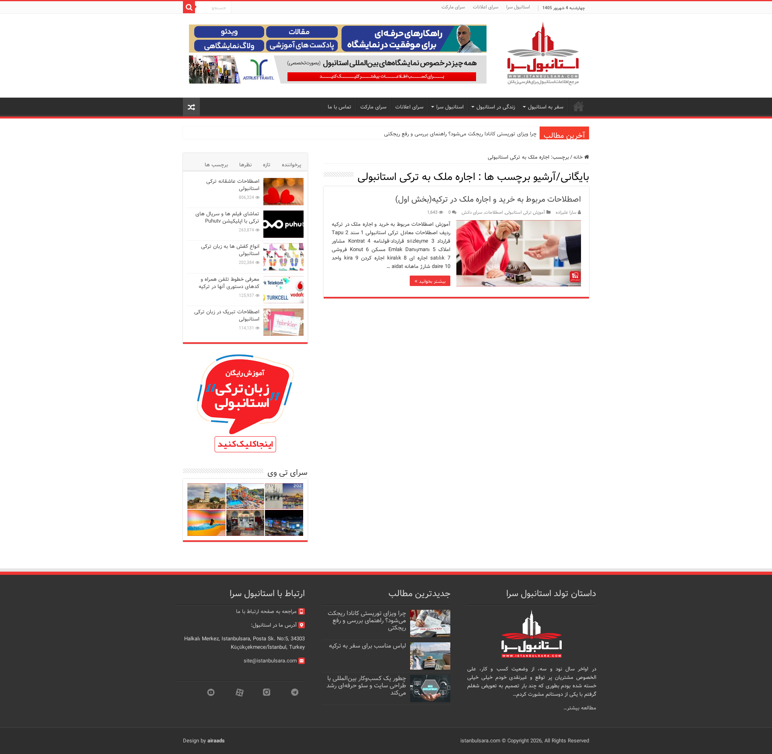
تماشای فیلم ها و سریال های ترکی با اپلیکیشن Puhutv (227, 217)
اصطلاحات (494, 212)
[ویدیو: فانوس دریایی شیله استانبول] (206, 496)
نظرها (245, 165)
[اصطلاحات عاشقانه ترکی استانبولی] (283, 191)
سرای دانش (472, 212)
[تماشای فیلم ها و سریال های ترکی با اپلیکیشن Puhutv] (283, 224)
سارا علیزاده (566, 212)
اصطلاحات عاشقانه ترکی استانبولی (232, 185)
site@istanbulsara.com (270, 661)
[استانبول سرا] (543, 53)
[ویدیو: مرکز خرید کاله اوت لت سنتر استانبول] (284, 523)
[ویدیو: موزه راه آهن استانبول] (245, 523)
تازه (267, 165)
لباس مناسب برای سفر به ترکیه (367, 646)
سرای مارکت (453, 7)
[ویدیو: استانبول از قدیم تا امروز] (284, 496)
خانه (578, 157)
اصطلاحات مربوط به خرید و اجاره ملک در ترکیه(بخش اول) (488, 199)
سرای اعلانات (485, 7)
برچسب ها (216, 165)
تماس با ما (339, 107)
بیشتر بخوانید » (430, 281)
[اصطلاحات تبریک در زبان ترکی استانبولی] (283, 322)
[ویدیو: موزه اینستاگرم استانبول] (206, 523)
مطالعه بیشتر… (579, 708)
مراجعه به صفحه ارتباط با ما (266, 611)
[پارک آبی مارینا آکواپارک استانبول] (245, 496)
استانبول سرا (518, 7)
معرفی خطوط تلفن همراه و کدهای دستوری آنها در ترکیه (229, 283)
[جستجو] (189, 7)
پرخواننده (291, 165)
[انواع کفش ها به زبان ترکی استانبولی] (283, 256)
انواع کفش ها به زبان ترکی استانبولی (230, 250)
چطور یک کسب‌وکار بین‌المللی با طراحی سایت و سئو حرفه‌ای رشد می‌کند (366, 686)
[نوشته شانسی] (191, 107)
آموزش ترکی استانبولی (525, 212)
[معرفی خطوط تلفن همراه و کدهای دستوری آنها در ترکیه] (283, 289)
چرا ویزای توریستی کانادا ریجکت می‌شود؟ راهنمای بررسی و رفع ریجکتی (460, 134)
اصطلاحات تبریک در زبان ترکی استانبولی (226, 315)
